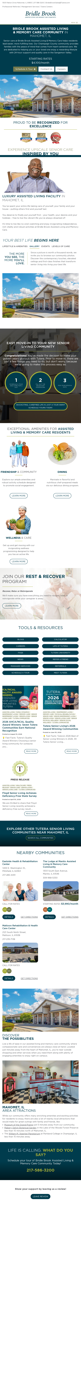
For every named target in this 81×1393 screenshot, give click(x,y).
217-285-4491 (9, 875)
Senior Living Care (62, 718)
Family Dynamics (22, 712)
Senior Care (48, 716)
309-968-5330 (50, 878)
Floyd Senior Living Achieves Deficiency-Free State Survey (19, 794)
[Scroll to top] (75, 1384)
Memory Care (24, 714)
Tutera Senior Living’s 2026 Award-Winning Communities (60, 727)
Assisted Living (8, 712)
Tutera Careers (46, 7)
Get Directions (29, 917)
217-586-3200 (38, 3)
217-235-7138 (8, 939)
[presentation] (20, 698)
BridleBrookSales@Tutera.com (58, 3)
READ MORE (32, 752)
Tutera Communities (21, 718)
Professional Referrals (11, 7)
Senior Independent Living (65, 716)
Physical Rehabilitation (65, 714)
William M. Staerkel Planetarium (24, 1134)
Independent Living (10, 714)
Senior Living (24, 716)
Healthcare (21, 785)
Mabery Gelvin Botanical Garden (20, 1128)
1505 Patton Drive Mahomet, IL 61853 (17, 3)
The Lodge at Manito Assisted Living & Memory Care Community (59, 864)
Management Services (30, 7)
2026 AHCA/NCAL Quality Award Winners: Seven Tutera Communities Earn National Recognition (19, 726)
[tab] (15, 246)
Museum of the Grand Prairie (18, 1125)
